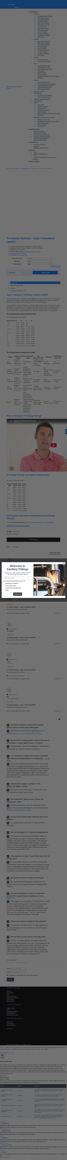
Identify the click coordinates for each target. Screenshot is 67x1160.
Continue (17, 594)
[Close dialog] (63, 563)
